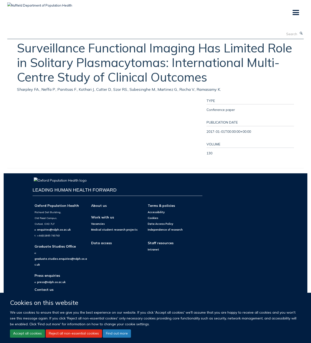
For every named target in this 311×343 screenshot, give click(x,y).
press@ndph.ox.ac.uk (51, 282)
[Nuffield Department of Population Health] (39, 4)
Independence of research (165, 229)
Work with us (102, 217)
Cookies (153, 218)
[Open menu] (295, 13)
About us (99, 205)
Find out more (117, 333)
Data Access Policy (160, 224)
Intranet (153, 249)
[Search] (301, 33)
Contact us (44, 289)
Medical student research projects (114, 229)
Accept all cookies (27, 333)
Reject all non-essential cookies (74, 333)
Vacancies (98, 224)
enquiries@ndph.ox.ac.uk (54, 229)
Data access (101, 243)
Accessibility (156, 212)
